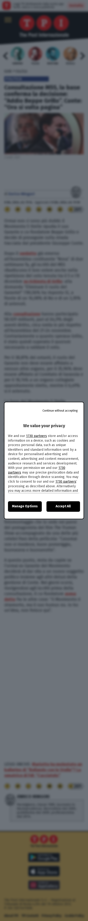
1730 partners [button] (36, 436)
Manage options (25, 506)
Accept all (63, 506)
